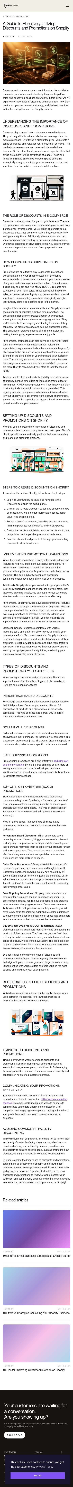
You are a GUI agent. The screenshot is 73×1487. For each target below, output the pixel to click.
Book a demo (14, 1435)
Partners (38, 1452)
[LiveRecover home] (11, 6)
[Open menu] (67, 5)
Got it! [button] (37, 1475)
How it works (10, 1452)
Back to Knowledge (17, 16)
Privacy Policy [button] (44, 1466)
